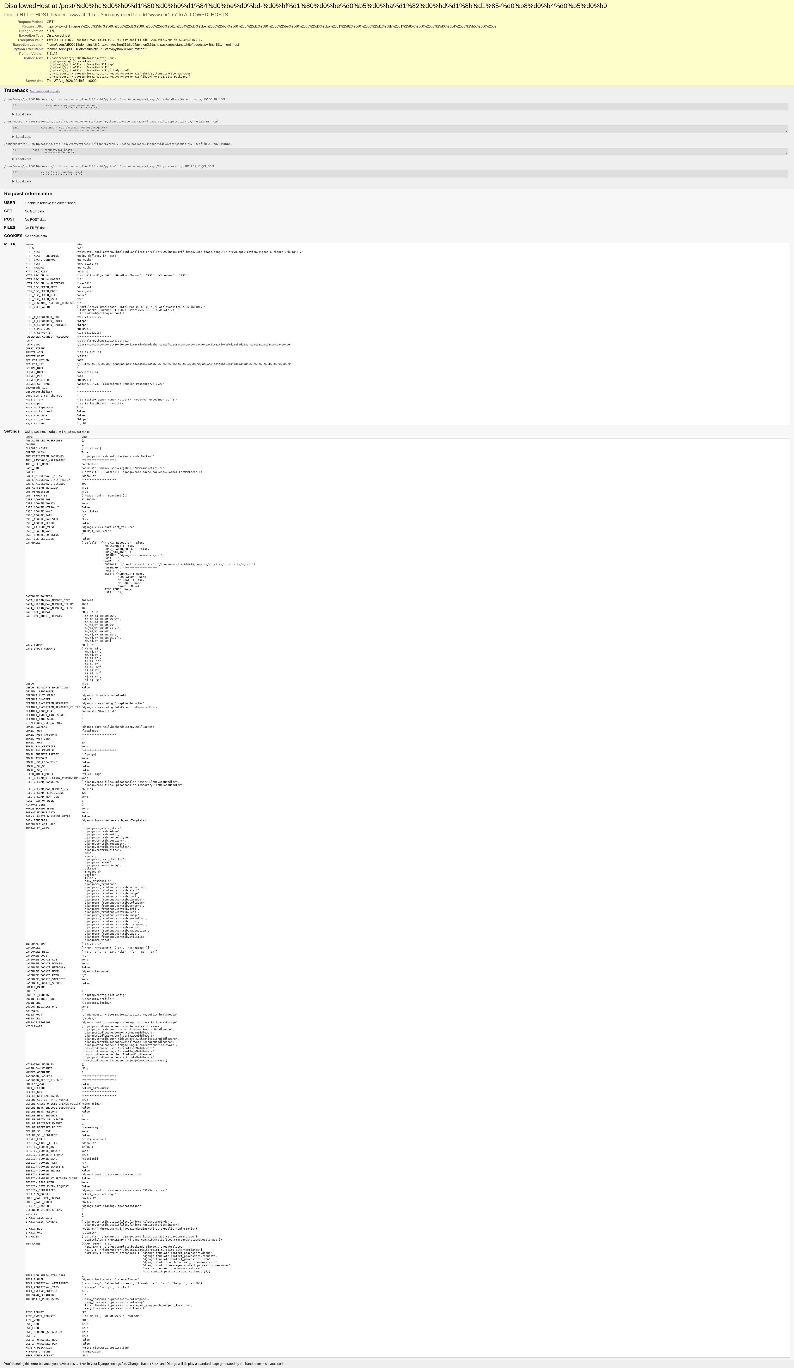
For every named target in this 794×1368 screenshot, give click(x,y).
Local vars (23, 114)
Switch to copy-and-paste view (45, 91)
